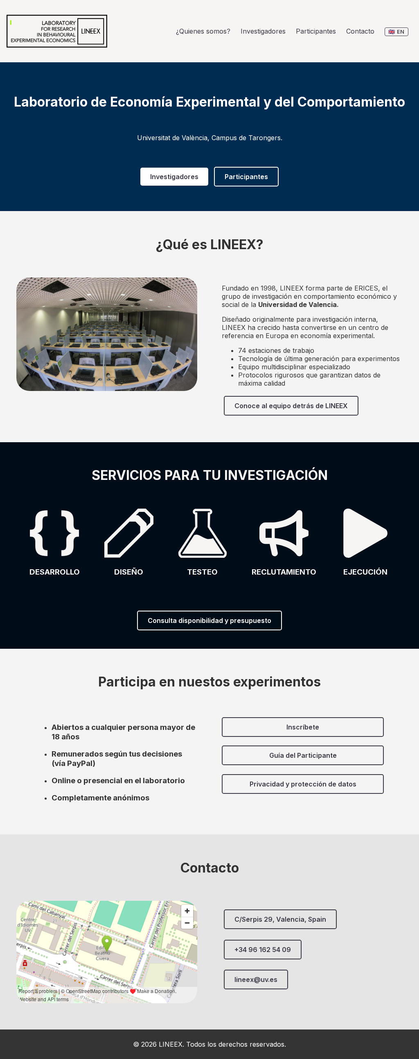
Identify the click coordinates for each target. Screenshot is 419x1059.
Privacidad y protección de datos (303, 784)
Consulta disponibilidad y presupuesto (209, 620)
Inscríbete (302, 727)
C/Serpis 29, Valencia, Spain (280, 919)
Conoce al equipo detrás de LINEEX (291, 406)
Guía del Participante (303, 755)
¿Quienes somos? (203, 31)
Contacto (360, 31)
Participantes (316, 31)
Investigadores (263, 31)
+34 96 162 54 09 (262, 949)
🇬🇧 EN (396, 32)
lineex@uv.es (255, 979)
